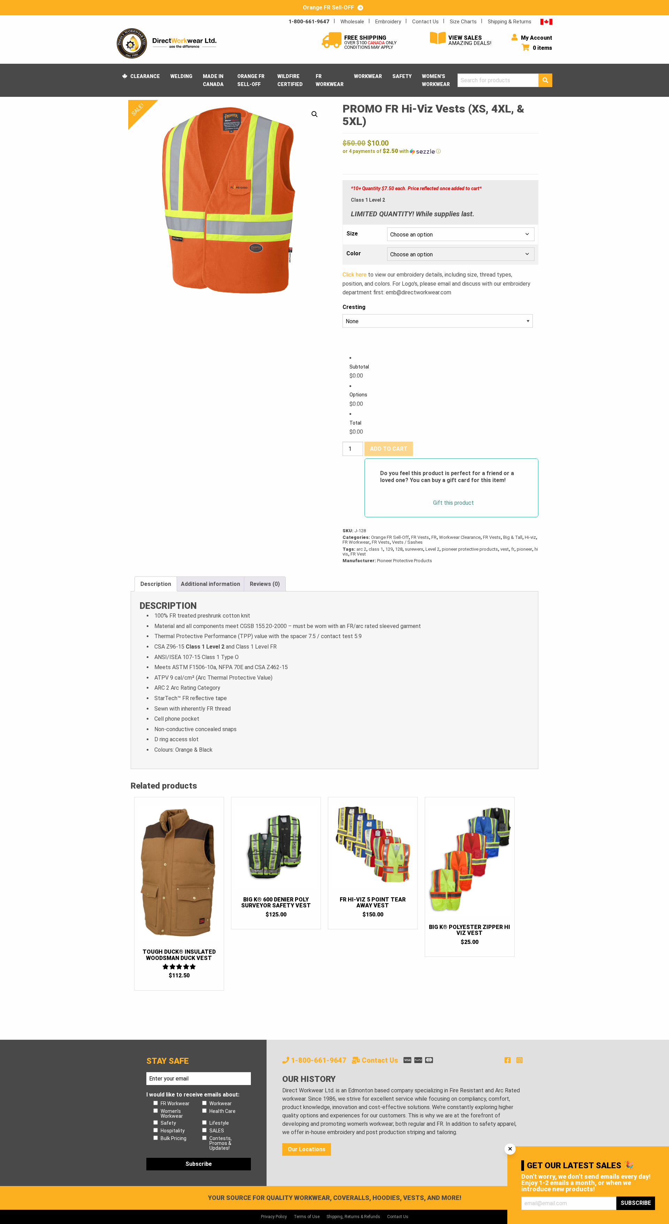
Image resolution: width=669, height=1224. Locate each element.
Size (352, 234)
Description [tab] (155, 584)
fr (512, 549)
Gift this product (453, 503)
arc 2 (361, 549)
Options (358, 394)
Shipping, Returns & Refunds (353, 1216)
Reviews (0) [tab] (265, 584)
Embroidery (388, 21)
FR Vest (358, 554)
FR (434, 537)
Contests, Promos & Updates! (220, 1143)
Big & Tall (512, 537)
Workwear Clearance (459, 537)
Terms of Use (307, 1216)
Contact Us (425, 21)
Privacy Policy (274, 1216)
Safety (402, 76)
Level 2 (432, 549)
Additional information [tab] (210, 584)
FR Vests (420, 537)
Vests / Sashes (407, 542)
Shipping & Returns (509, 21)
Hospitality (173, 1130)
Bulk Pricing (173, 1138)
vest (504, 549)
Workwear (368, 76)
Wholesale (352, 21)
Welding (181, 76)
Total (355, 423)
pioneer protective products (470, 549)
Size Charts (463, 21)
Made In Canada (213, 80)
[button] (314, 114)
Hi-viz (530, 537)
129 (389, 549)
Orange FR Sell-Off (250, 80)
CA (546, 21)
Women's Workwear (436, 80)
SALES (216, 1130)
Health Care (222, 1111)
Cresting (354, 307)
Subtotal (359, 367)
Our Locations (306, 1149)
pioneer (524, 549)
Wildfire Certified (290, 80)
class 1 (376, 549)
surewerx (414, 549)
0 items (541, 48)
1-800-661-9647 (309, 21)
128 (398, 549)
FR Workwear (330, 80)
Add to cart (388, 449)
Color (353, 253)
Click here (355, 274)
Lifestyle (219, 1123)
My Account (536, 37)
